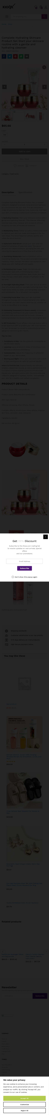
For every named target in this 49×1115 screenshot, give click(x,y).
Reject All (24, 1110)
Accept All (24, 1098)
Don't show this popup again (26, 577)
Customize (24, 1104)
